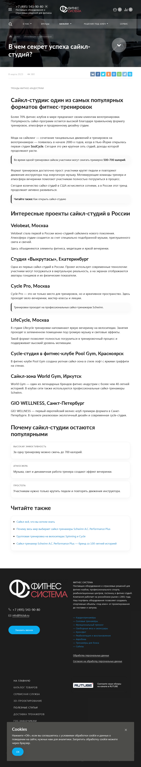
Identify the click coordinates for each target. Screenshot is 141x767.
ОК (17, 751)
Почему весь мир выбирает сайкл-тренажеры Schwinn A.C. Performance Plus (63, 529)
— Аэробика (79, 639)
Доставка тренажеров (29, 714)
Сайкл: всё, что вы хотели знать (36, 521)
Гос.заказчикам (25, 720)
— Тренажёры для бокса (86, 642)
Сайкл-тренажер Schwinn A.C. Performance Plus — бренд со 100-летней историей (67, 543)
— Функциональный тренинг (88, 624)
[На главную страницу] (70, 9)
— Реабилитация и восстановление (92, 635)
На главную (22, 680)
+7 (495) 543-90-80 (29, 6)
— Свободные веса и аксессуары (90, 628)
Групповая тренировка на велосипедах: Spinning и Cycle (51, 536)
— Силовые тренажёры (85, 621)
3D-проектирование (28, 700)
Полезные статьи (26, 707)
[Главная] (10, 36)
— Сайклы (78, 646)
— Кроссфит (79, 631)
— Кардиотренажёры (84, 617)
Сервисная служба (27, 694)
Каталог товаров (25, 687)
